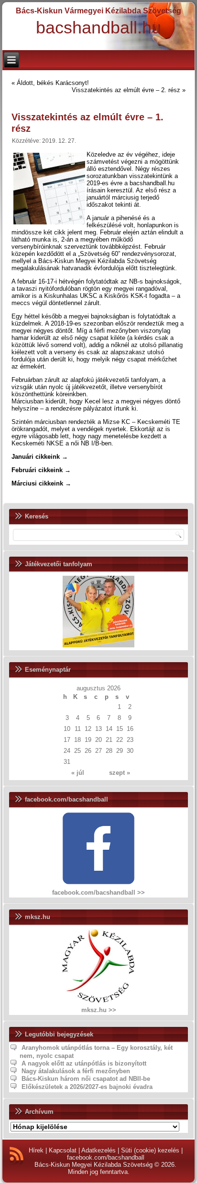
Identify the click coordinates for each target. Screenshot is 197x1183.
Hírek (36, 1150)
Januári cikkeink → (39, 456)
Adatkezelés (98, 1150)
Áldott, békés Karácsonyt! (53, 82)
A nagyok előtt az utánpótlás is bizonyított (84, 1063)
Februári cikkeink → (41, 470)
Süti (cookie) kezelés (150, 1150)
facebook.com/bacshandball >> (98, 892)
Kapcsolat (63, 1150)
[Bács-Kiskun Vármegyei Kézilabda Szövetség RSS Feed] (16, 1156)
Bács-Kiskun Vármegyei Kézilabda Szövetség (98, 11)
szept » (119, 772)
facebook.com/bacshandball (105, 1157)
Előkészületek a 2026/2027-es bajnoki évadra (87, 1086)
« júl (77, 772)
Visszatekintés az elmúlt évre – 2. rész (126, 90)
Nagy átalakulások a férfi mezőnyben (76, 1071)
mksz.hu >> (98, 1010)
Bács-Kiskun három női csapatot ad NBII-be (86, 1078)
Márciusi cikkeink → (41, 483)
